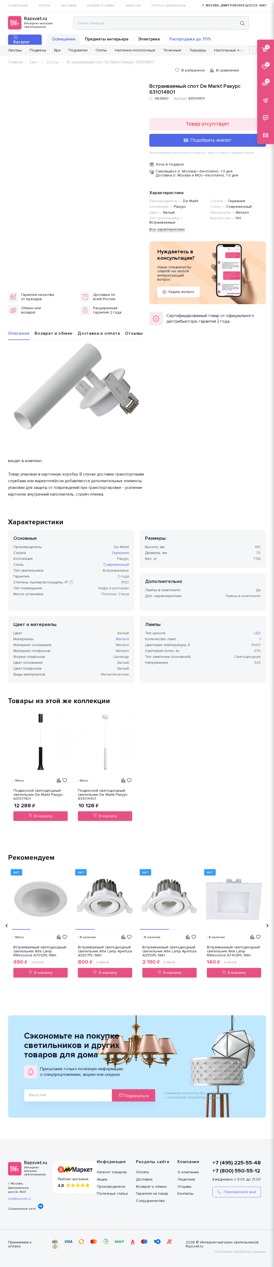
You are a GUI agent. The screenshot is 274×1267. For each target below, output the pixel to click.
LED (257, 633)
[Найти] (242, 23)
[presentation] (6, 925)
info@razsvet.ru (19, 1199)
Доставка (144, 1179)
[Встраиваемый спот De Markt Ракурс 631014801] (76, 389)
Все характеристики (167, 229)
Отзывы (134, 333)
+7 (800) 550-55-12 (236, 1171)
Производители (111, 1186)
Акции (102, 1179)
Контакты (185, 1193)
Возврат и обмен (54, 333)
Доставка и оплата (99, 333)
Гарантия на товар (152, 1193)
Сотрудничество (150, 1200)
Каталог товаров (112, 1172)
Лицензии (186, 1179)
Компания (188, 1161)
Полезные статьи (112, 1193)
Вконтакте (40, 1206)
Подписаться (136, 1095)
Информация (111, 1161)
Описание (18, 333)
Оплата (142, 1172)
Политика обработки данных (240, 1252)
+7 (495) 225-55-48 (236, 1163)
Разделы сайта (152, 1161)
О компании (188, 1172)
